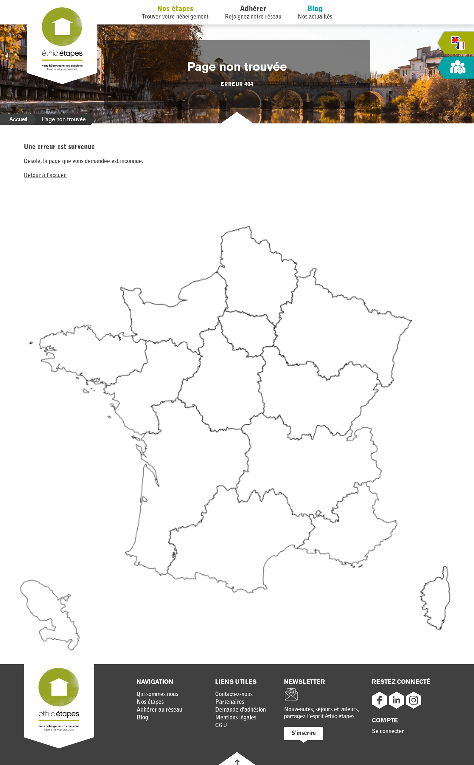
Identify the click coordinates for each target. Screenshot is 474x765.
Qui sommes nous (157, 695)
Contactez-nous (234, 695)
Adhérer (253, 9)
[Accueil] (62, 69)
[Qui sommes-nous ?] (455, 68)
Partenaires (229, 702)
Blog (315, 9)
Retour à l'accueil (45, 176)
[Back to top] (237, 762)
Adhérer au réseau (159, 710)
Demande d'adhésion (240, 710)
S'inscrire (303, 733)
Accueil (18, 119)
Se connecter (388, 732)
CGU (221, 726)
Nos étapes (175, 9)
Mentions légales (235, 718)
